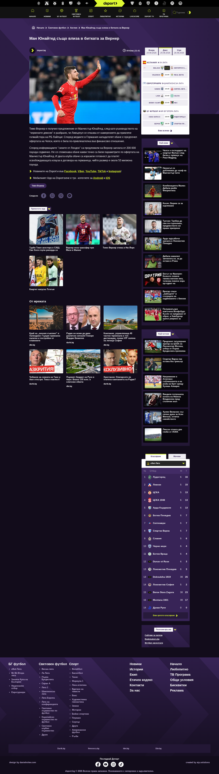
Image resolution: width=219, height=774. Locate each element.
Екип (133, 674)
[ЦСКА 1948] (63, 3)
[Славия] (140, 3)
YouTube (90, 171)
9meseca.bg (93, 748)
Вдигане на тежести (77, 690)
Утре (179, 51)
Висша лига (48, 669)
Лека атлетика (79, 685)
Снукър (76, 722)
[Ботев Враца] (156, 3)
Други (45, 734)
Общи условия (182, 680)
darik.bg (70, 342)
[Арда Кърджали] (71, 3)
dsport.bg (41, 50)
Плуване (76, 718)
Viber (81, 171)
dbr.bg (32, 345)
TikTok (102, 171)
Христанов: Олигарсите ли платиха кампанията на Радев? (120, 378)
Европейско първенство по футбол (49, 719)
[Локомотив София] (180, 3)
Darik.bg (61, 748)
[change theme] (189, 12)
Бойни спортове (80, 714)
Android (98, 178)
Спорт (91, 16)
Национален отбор (17, 687)
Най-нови (163, 143)
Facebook (70, 171)
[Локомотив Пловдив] (172, 3)
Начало (32, 16)
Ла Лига (157, 62)
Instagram (115, 171)
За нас (135, 690)
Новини (47, 16)
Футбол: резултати (154, 643)
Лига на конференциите (50, 703)
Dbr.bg (158, 748)
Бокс (74, 695)
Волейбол (77, 669)
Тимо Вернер (38, 186)
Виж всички (163, 131)
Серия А (46, 683)
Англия (73, 28)
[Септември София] (87, 3)
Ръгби (75, 736)
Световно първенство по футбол (49, 710)
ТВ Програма (163, 15)
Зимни (75, 706)
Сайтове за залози (153, 635)
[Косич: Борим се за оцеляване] (165, 208)
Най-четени (163, 334)
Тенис (75, 677)
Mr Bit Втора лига (163, 111)
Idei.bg (126, 748)
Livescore (134, 16)
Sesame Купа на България (19, 680)
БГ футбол (62, 16)
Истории (120, 16)
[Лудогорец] (39, 3)
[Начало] (33, 28)
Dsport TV (149, 16)
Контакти (137, 685)
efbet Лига (16, 669)
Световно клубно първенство (48, 728)
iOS (108, 178)
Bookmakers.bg (152, 639)
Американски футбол (79, 731)
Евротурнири (18, 692)
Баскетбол (77, 673)
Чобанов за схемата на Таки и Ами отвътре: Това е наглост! (44, 378)
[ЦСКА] (55, 3)
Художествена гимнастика (79, 700)
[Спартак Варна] (132, 3)
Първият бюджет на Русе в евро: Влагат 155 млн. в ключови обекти (80, 379)
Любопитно (105, 16)
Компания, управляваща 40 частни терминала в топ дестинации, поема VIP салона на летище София (119, 337)
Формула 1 (77, 681)
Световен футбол (76, 15)
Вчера (151, 51)
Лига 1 (45, 687)
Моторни (76, 710)
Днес (165, 51)
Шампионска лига (165, 83)
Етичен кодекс (141, 680)
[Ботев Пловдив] (79, 3)
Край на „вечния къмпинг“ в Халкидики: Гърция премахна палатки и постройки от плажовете (44, 337)
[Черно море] (148, 3)
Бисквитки (178, 685)
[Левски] (47, 3)
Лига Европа (48, 698)
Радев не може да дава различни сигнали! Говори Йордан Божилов (80, 335)
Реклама (177, 690)
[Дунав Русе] (164, 3)
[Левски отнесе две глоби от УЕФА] (165, 434)
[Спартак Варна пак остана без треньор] (165, 364)
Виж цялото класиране (164, 615)
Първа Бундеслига (48, 678)
